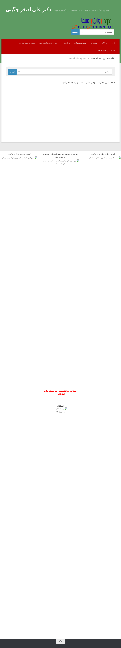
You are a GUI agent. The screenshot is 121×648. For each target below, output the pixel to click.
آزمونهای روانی (80, 43)
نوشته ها (94, 43)
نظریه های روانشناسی (48, 43)
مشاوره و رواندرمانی (106, 50)
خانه (113, 43)
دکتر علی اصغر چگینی (28, 9)
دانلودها (67, 43)
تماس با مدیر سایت (27, 43)
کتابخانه (105, 43)
